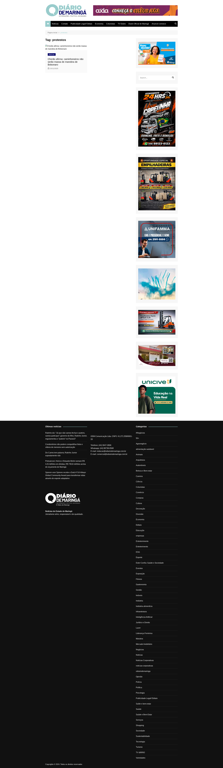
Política (139, 687)
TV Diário (122, 24)
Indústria (139, 601)
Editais (139, 525)
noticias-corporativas (144, 666)
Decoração (140, 509)
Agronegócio (141, 444)
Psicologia (140, 693)
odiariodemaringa (143, 671)
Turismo (139, 747)
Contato (64, 24)
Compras (139, 498)
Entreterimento (142, 547)
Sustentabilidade (143, 736)
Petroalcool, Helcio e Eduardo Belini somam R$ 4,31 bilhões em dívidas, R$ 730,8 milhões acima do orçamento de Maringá (65, 464)
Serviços (139, 720)
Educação (140, 530)
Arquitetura (140, 460)
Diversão (139, 514)
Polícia (139, 682)
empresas (140, 536)
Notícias (55, 24)
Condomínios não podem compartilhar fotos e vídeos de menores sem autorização (64, 445)
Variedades (140, 758)
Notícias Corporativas (145, 660)
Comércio (140, 492)
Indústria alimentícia (144, 606)
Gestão (139, 590)
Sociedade (140, 731)
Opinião (139, 677)
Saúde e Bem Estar (144, 715)
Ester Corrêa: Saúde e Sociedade (150, 563)
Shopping (140, 725)
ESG (138, 552)
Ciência (139, 482)
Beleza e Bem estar (144, 471)
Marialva (139, 639)
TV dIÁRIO (140, 752)
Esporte (139, 557)
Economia (99, 24)
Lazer (138, 628)
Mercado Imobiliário (144, 644)
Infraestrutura (141, 612)
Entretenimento (142, 541)
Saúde (138, 709)
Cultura (139, 503)
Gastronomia (141, 584)
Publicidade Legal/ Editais (81, 24)
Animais (139, 454)
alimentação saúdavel (145, 449)
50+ (137, 438)
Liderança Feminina (144, 633)
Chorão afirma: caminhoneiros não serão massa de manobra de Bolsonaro (65, 62)
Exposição (140, 574)
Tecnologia (140, 742)
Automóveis (141, 465)
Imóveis (139, 595)
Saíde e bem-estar (143, 704)
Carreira (139, 476)
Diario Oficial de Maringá (138, 24)
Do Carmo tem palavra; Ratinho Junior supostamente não (61, 454)
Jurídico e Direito (143, 622)
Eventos (139, 568)
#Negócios (140, 433)
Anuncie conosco (159, 24)
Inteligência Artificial (144, 617)
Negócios (140, 650)
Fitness (139, 579)
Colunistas (110, 24)
